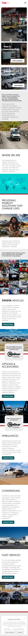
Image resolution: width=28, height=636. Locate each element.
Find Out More (8, 324)
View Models (18, 85)
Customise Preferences (18, 629)
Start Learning (17, 61)
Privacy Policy (7, 629)
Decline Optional (10, 632)
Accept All (19, 632)
